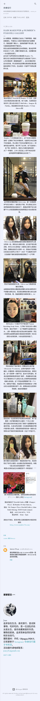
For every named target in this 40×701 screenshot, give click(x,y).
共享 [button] (4, 535)
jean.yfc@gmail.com (11, 650)
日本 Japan (7, 17)
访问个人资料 (7, 655)
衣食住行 (7, 8)
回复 (11, 560)
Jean (5, 620)
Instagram (27, 497)
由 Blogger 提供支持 (22, 689)
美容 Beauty (11, 538)
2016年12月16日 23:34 (26, 549)
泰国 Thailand (19, 17)
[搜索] (35, 3)
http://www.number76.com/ (20, 525)
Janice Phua (14, 549)
